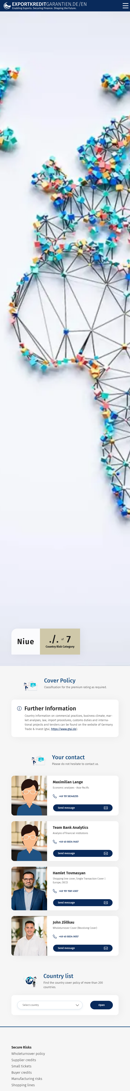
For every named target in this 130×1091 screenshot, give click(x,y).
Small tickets (21, 1066)
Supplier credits (23, 1060)
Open (101, 1005)
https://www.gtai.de (63, 729)
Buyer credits (21, 1072)
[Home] (45, 5)
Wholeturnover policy (28, 1054)
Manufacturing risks (26, 1079)
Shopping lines (23, 1085)
